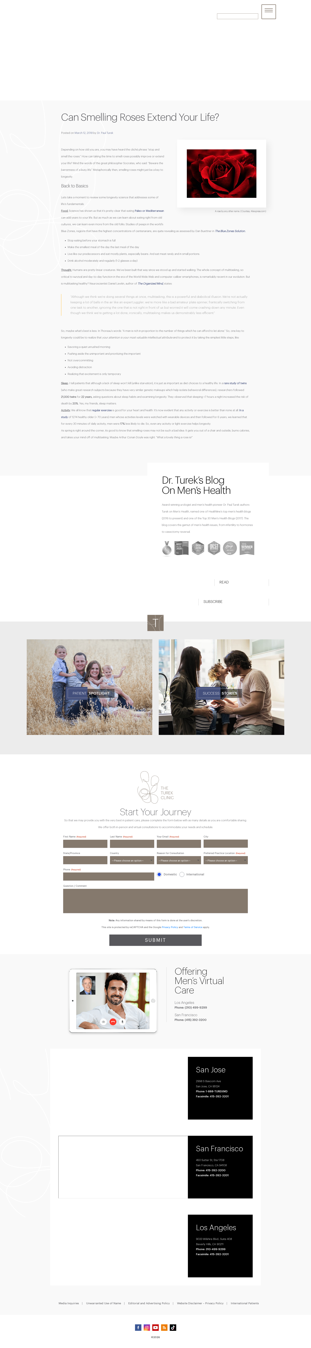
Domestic (170, 874)
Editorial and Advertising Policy (149, 1303)
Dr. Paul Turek (105, 133)
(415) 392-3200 (196, 1019)
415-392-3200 (215, 1170)
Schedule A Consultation (237, 16)
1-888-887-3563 (246, 11)
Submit (155, 940)
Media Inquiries (69, 1303)
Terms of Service (192, 927)
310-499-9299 (215, 1249)
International (195, 874)
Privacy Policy (170, 927)
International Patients (245, 1303)
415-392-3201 (219, 1254)
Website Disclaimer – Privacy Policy (200, 1303)
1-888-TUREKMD (217, 1091)
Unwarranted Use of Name (103, 1303)
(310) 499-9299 (196, 1007)
